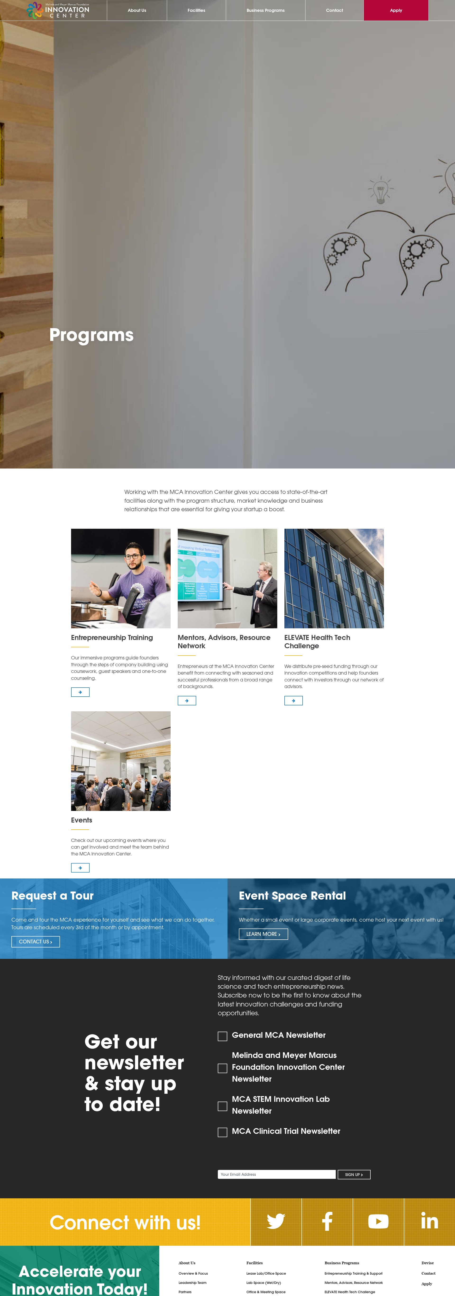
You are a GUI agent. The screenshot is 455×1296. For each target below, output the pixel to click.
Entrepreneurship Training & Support (353, 1273)
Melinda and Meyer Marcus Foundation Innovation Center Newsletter (288, 1067)
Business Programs (266, 10)
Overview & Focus (193, 1273)
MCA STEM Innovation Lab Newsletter (281, 1105)
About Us (137, 10)
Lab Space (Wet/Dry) (263, 1283)
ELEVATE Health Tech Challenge (350, 1292)
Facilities (196, 10)
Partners (185, 1292)
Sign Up (353, 1174)
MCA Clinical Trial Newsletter (286, 1131)
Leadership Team (193, 1283)
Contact (334, 10)
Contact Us (34, 941)
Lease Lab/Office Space (266, 1273)
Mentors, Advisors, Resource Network (354, 1283)
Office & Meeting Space (266, 1292)
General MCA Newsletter (279, 1035)
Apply (396, 10)
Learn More (262, 934)
